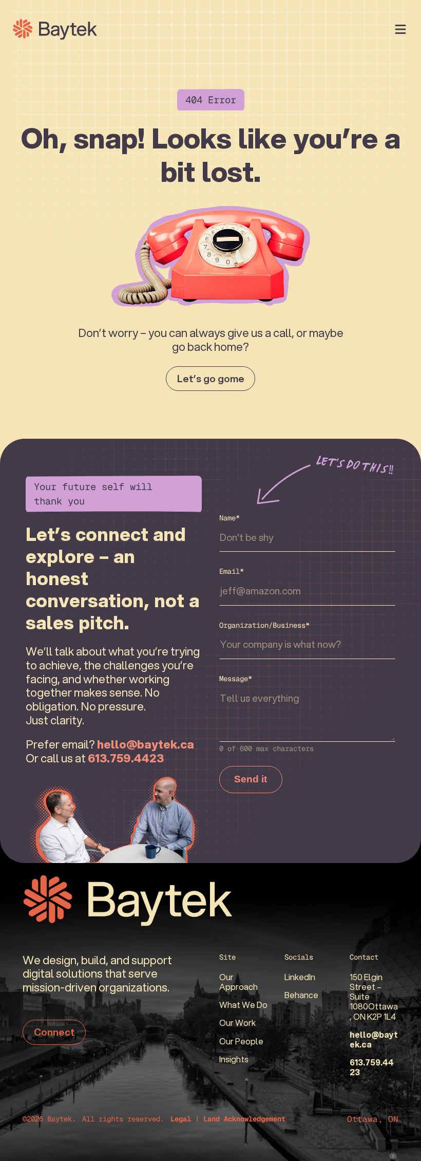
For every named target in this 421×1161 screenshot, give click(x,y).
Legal (180, 1118)
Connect (54, 1032)
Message (235, 678)
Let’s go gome (210, 378)
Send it (250, 779)
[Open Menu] (400, 29)
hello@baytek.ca (374, 1039)
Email (231, 571)
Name (229, 517)
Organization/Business (264, 625)
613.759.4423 (372, 1067)
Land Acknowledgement (244, 1118)
